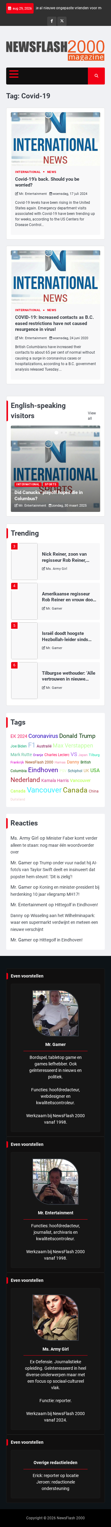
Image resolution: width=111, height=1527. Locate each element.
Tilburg (94, 755)
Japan (83, 755)
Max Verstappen (73, 745)
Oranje (38, 755)
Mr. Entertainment (33, 194)
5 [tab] (75, 433)
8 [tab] (87, 433)
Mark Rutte (21, 754)
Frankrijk (17, 762)
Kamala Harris (55, 780)
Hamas (60, 762)
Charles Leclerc (56, 755)
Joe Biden (18, 746)
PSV (63, 771)
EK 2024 (18, 736)
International (28, 172)
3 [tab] (66, 433)
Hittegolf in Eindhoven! (76, 904)
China (94, 791)
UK (86, 770)
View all (92, 416)
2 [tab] (62, 433)
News (51, 172)
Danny (73, 761)
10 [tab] (96, 433)
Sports (51, 484)
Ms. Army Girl (56, 569)
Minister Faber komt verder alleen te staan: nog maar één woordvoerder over (53, 845)
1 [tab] (56, 432)
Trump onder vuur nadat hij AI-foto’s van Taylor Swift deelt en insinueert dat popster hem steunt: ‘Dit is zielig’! (53, 869)
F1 (31, 745)
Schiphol (75, 771)
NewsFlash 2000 (39, 762)
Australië (44, 746)
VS (74, 754)
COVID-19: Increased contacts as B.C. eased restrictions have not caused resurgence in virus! (54, 323)
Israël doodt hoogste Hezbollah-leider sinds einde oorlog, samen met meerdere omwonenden (67, 642)
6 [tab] (79, 433)
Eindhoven (43, 770)
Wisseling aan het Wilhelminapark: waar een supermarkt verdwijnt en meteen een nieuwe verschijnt (54, 922)
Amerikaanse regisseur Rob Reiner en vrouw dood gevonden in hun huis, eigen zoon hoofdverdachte (69, 603)
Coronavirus (43, 736)
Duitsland (17, 799)
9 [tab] (92, 433)
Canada (75, 790)
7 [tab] (83, 433)
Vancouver (44, 790)
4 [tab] (70, 433)
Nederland (25, 780)
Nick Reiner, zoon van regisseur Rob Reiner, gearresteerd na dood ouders (64, 563)
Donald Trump (77, 736)
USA (95, 770)
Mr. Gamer (54, 609)
